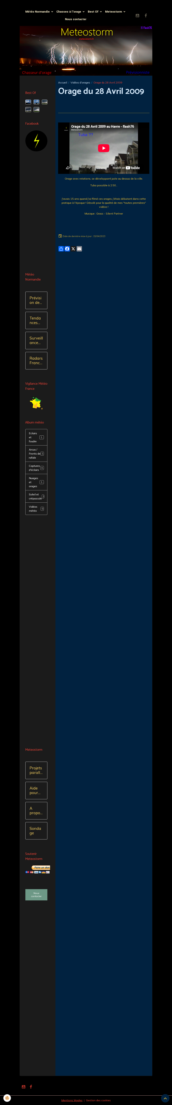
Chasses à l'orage (69, 12)
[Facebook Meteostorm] (36, 140)
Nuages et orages (37, 482)
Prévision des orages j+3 (36, 300)
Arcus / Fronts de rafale (36, 453)
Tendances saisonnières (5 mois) (35, 320)
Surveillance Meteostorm (36, 340)
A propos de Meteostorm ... (36, 810)
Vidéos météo (36, 508)
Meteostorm (114, 12)
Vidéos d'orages (80, 82)
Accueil (62, 82)
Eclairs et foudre (37, 437)
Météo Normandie (38, 12)
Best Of (93, 12)
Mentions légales (71, 1100)
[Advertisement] (36, 212)
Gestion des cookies (98, 1100)
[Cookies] (7, 1098)
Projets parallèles (36, 770)
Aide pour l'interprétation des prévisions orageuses (36, 790)
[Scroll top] (165, 1098)
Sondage (35, 830)
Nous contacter (75, 19)
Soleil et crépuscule (37, 496)
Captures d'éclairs (36, 468)
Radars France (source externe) (36, 360)
